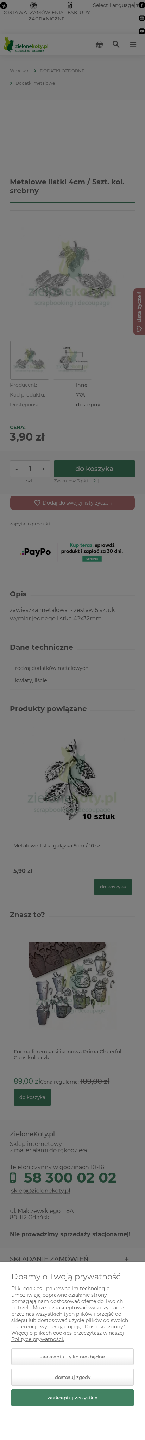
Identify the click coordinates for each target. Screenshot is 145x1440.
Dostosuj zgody (72, 1377)
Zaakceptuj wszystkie (72, 1397)
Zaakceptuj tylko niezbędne (72, 1356)
